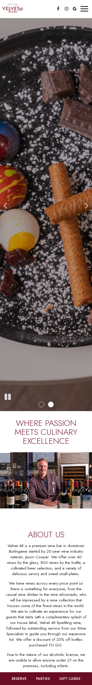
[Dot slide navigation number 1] (41, 404)
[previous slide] (5, 205)
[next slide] (87, 205)
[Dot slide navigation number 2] (51, 404)
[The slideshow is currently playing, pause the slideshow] (8, 397)
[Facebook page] (58, 9)
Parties (43, 678)
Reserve (19, 678)
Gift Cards (69, 678)
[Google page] (75, 9)
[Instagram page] (66, 9)
